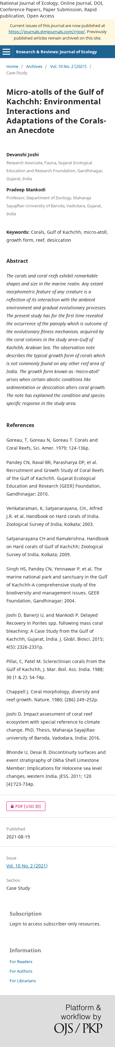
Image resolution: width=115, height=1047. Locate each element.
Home (12, 66)
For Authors (21, 971)
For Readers (21, 961)
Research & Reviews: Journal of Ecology (56, 52)
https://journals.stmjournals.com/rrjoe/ (47, 31)
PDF (23, 806)
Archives (34, 66)
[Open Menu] (6, 51)
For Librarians (23, 981)
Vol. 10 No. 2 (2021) (68, 66)
